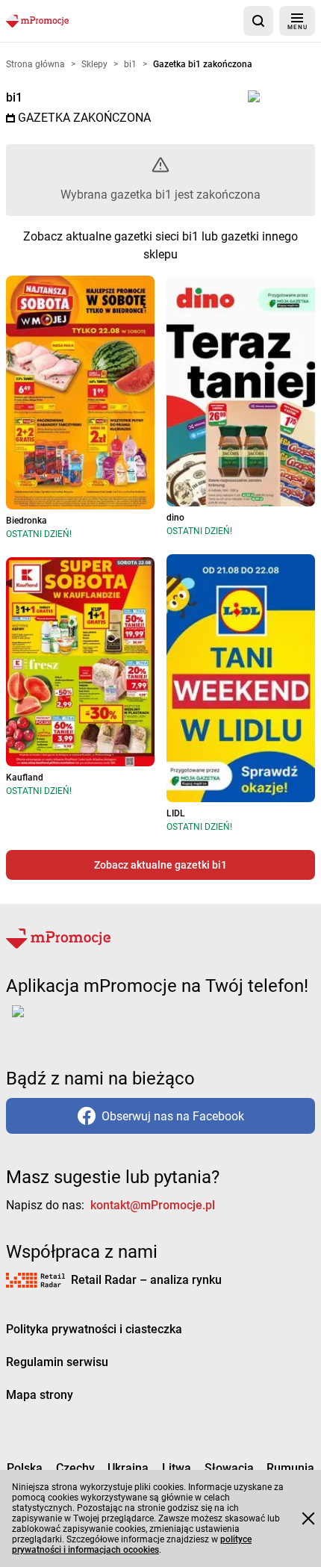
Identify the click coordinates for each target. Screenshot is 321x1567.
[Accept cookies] (308, 1518)
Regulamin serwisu (57, 1362)
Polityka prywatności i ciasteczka (94, 1329)
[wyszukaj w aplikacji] (258, 21)
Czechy (75, 1468)
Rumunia (290, 1468)
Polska (25, 1468)
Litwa (176, 1468)
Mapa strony (39, 1395)
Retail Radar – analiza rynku (146, 1280)
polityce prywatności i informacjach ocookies (132, 1544)
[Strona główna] (37, 20)
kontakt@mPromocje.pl (152, 1205)
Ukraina (128, 1468)
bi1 (14, 97)
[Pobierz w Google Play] (64, 1020)
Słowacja (229, 1468)
